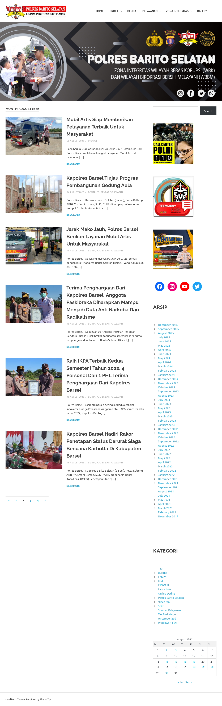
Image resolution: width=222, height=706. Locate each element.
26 (193, 667)
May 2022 (164, 458)
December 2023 (168, 378)
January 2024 (166, 374)
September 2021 (168, 487)
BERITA (131, 11)
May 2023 (164, 408)
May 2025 (164, 345)
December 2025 (168, 324)
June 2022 (164, 453)
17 (175, 661)
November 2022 (168, 433)
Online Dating (166, 593)
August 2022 (166, 445)
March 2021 (165, 508)
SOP (160, 606)
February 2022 (167, 470)
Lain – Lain (164, 589)
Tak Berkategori (167, 614)
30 (166, 673)
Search (208, 111)
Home (100, 11)
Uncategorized (167, 618)
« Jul (180, 682)
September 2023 (168, 391)
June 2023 (164, 403)
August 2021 (166, 491)
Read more (73, 164)
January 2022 (166, 474)
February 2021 (167, 512)
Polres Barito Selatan (109, 191)
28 (212, 667)
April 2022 (164, 462)
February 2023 (167, 420)
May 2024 (164, 358)
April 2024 (164, 362)
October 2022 (166, 437)
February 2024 (167, 370)
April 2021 (164, 503)
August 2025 (166, 333)
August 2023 (166, 395)
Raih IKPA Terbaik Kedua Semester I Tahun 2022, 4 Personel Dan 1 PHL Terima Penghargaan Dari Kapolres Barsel (98, 375)
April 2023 (164, 412)
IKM (160, 581)
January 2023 (166, 424)
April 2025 (164, 349)
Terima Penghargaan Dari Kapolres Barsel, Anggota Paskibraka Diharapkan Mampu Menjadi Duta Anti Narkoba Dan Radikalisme (102, 302)
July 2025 (164, 337)
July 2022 (164, 449)
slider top (164, 601)
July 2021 (164, 495)
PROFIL (114, 11)
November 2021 (168, 483)
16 (166, 661)
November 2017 (168, 516)
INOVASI (92, 140)
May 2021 (164, 499)
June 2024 (164, 353)
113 (160, 568)
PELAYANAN (149, 11)
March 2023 (165, 416)
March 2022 (165, 466)
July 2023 (164, 399)
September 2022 (168, 441)
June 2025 (164, 341)
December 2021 (168, 478)
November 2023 (168, 383)
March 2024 (165, 366)
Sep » (188, 682)
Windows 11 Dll (167, 622)
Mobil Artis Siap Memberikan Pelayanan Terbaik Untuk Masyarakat (99, 127)
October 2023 (166, 387)
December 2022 (168, 428)
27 (202, 667)
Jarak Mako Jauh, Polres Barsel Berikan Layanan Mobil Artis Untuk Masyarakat (102, 236)
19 (193, 661)
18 (184, 661)
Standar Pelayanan (169, 610)
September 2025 (168, 328)
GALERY (202, 11)
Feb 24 (162, 576)
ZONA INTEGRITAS (177, 11)
